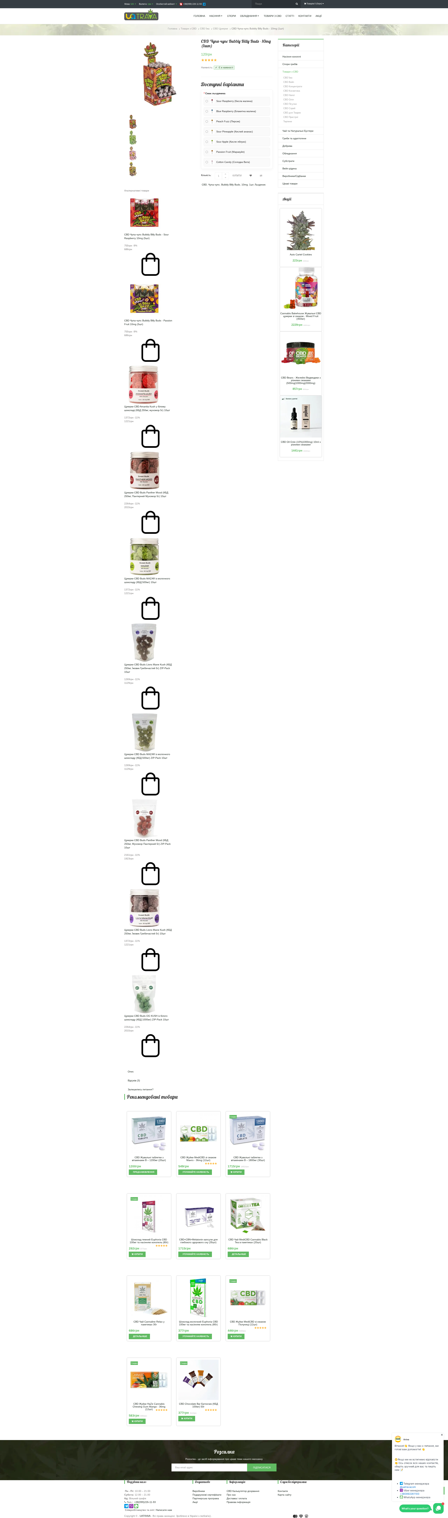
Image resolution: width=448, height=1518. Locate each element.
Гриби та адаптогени (294, 138)
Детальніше (238, 1254)
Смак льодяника (215, 93)
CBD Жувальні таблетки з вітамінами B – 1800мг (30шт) (248, 1158)
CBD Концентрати (292, 86)
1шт (251, 184)
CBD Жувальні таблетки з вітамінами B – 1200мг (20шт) (149, 1158)
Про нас (231, 1494)
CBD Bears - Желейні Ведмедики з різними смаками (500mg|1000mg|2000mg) (301, 380)
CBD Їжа (287, 77)
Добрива (287, 145)
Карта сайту (284, 1494)
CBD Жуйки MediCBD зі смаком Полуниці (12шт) (248, 1323)
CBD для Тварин (292, 112)
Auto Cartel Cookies (301, 254)
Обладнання (289, 153)
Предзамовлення (143, 1172)
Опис (131, 1071)
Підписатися (262, 1467)
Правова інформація (238, 1502)
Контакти (283, 1491)
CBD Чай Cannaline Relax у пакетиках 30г (149, 1323)
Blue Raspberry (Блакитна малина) (236, 111)
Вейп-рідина (289, 168)
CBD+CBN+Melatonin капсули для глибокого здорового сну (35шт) (198, 1241)
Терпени (287, 121)
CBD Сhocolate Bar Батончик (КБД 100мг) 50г (198, 1405)
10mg (244, 184)
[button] (198, 1061)
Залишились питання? (140, 1089)
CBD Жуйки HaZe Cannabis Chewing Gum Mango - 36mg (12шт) (149, 1407)
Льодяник (260, 184)
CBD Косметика (291, 91)
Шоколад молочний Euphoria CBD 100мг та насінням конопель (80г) (198, 1323)
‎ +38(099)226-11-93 (145, 1502)
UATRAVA (145, 1515)
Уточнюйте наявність (195, 1172)
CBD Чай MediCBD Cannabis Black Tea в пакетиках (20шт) (248, 1241)
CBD (204, 184)
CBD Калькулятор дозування (243, 1491)
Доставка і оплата (237, 1498)
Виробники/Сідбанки (294, 176)
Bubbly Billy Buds (230, 184)
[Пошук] (297, 4)
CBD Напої (289, 95)
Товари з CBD (290, 71)
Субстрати (288, 161)
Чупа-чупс (214, 184)
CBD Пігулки (290, 104)
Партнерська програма (205, 1498)
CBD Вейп (288, 82)
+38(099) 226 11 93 (192, 4)
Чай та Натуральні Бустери (297, 130)
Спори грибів (289, 64)
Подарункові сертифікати (206, 1494)
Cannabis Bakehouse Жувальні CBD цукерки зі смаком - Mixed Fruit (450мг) (300, 316)
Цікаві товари (290, 183)
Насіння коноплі (291, 56)
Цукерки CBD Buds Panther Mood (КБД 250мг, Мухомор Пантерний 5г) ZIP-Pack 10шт (147, 844)
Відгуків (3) (134, 1080)
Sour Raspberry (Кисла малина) (234, 101)
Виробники (198, 1491)
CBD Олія (288, 99)
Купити (237, 1172)
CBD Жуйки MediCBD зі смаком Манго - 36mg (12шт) (198, 1158)
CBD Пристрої (290, 117)
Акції (195, 1502)
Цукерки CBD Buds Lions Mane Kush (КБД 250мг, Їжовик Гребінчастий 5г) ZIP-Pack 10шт (148, 668)
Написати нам (164, 1510)
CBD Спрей (289, 108)
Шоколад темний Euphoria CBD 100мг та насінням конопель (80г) (149, 1241)
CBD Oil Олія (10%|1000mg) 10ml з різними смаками (301, 443)
